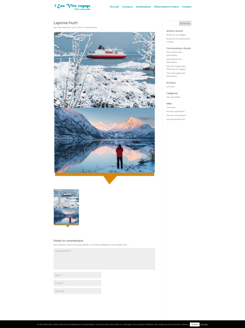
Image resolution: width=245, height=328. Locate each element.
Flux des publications (176, 111)
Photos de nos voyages (176, 35)
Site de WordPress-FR (176, 119)
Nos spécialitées (173, 97)
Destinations (143, 7)
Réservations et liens (166, 7)
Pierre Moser (172, 52)
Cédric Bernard (63, 27)
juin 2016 (170, 86)
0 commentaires (90, 27)
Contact (186, 7)
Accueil (114, 7)
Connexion (171, 107)
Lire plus (204, 324)
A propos (127, 7)
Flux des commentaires (176, 115)
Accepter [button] (194, 324)
